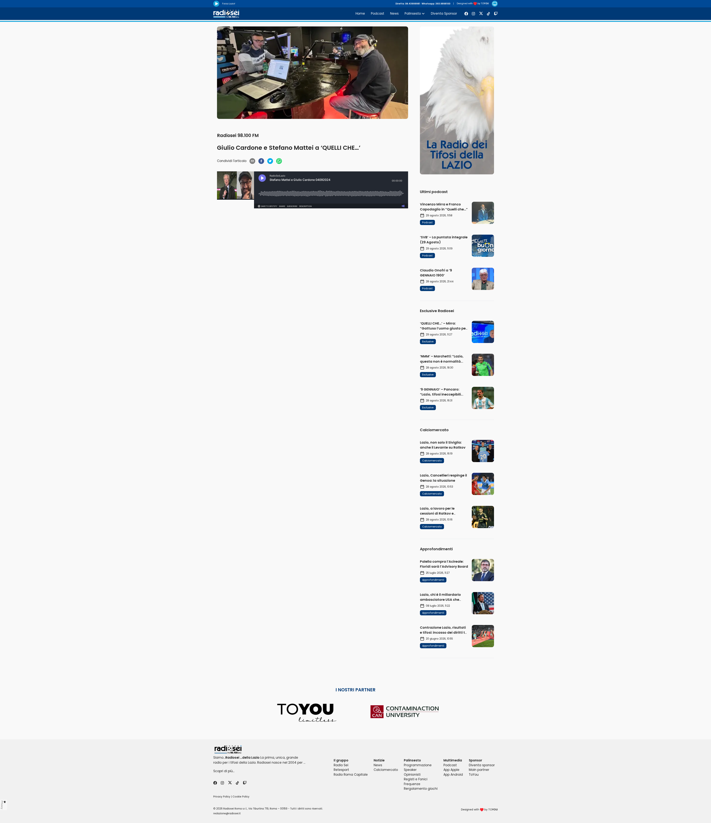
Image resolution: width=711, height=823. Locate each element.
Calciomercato (386, 770)
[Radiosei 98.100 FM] (355, 749)
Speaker (410, 770)
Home (360, 13)
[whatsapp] (279, 161)
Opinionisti (412, 774)
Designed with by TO (473, 3)
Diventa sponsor (482, 765)
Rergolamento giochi (421, 788)
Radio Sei (341, 765)
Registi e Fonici (415, 779)
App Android (453, 774)
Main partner (479, 770)
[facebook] (261, 161)
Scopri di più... (223, 771)
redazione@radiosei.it (227, 813)
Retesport (341, 770)
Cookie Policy (241, 796)
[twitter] (270, 161)
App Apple (451, 770)
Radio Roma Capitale (351, 774)
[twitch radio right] (457, 100)
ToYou (474, 774)
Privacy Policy (221, 796)
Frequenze (412, 784)
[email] (252, 161)
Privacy (2, 805)
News (394, 13)
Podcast (377, 13)
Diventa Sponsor (444, 13)
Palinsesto (413, 13)
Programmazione (418, 765)
